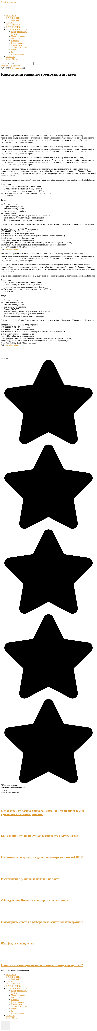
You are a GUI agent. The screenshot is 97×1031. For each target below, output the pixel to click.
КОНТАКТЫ (12, 59)
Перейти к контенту (9, 2)
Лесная (14, 34)
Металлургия (16, 38)
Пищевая (15, 41)
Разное (14, 52)
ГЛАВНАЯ (11, 16)
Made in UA (16, 20)
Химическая (16, 45)
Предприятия (16, 68)
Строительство (17, 43)
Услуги (14, 50)
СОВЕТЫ (10, 57)
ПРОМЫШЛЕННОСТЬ (16, 29)
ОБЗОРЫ (10, 22)
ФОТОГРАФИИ (13, 25)
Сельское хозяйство (19, 47)
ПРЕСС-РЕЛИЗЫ (13, 27)
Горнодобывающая (19, 32)
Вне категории (17, 54)
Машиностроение (18, 36)
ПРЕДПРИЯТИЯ (13, 18)
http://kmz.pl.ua (12, 249)
